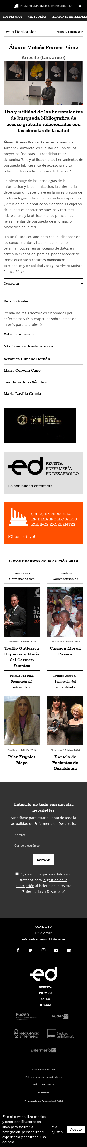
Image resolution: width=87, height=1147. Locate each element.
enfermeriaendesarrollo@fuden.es (43, 939)
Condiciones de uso (43, 1069)
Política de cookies (43, 1084)
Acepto (76, 1129)
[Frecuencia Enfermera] (27, 1033)
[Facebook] (18, 950)
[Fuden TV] (60, 1016)
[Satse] (60, 1033)
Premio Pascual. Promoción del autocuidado (22, 681)
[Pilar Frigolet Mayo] (22, 720)
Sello (45, 999)
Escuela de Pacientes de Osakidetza (65, 762)
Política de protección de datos (43, 1077)
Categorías (37, 16)
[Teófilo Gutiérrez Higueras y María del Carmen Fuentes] (22, 612)
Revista (45, 987)
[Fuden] (27, 1016)
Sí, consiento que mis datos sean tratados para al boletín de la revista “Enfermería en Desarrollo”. (44, 883)
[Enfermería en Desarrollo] (43, 974)
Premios (45, 993)
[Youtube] (56, 950)
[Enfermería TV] (43, 1050)
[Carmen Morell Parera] (65, 612)
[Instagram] (43, 950)
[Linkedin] (69, 950)
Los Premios (12, 16)
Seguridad (43, 1091)
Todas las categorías (19, 334)
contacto (43, 926)
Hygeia (45, 1004)
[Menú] (7, 5)
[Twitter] (30, 950)
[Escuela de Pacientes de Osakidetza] (65, 720)
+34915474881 (43, 933)
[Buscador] (80, 7)
